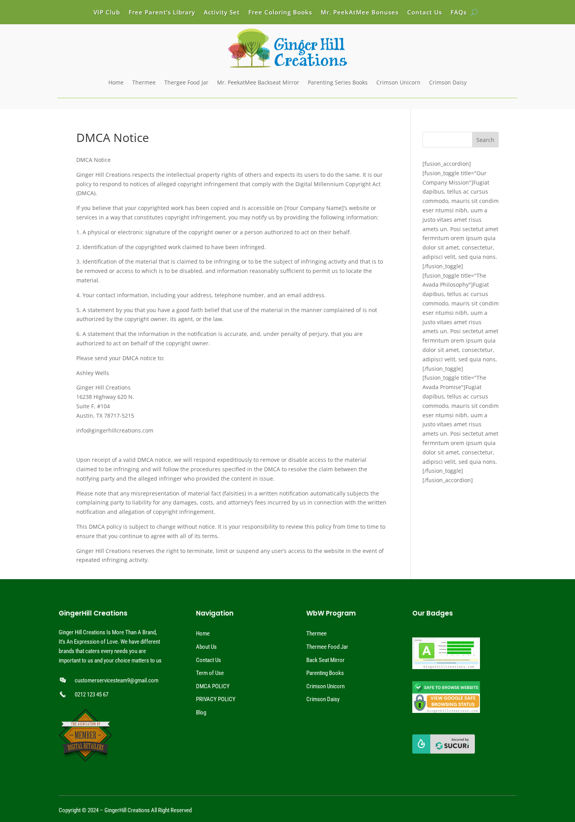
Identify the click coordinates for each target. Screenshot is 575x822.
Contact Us (424, 12)
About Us (206, 646)
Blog (201, 712)
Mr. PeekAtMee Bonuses (360, 12)
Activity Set (222, 12)
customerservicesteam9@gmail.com (116, 680)
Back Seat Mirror (325, 660)
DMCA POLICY (213, 686)
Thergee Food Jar (186, 82)
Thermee (144, 82)
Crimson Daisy (448, 82)
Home (116, 82)
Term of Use (210, 673)
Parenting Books (325, 673)
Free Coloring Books (280, 12)
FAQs (459, 12)
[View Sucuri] (443, 751)
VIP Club (106, 12)
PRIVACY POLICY (215, 699)
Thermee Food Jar (327, 646)
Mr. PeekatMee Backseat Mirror (258, 82)
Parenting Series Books (338, 82)
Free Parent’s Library (162, 12)
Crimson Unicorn (398, 82)
